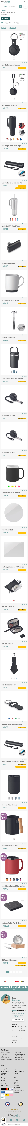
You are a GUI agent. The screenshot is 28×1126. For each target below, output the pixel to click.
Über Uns (16, 1082)
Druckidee (11, 1124)
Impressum (16, 1092)
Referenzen (16, 1083)
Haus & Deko (4, 1054)
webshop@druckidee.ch (17, 1015)
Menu (5, 6)
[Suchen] (20, 6)
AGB (15, 1088)
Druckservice (17, 1068)
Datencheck (4, 1074)
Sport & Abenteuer (5, 1057)
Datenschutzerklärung (19, 1090)
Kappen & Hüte (4, 1056)
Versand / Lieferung (19, 1071)
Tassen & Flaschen (5, 1052)
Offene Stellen (17, 1087)
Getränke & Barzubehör (6, 1059)
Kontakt (16, 1073)
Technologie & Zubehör (20, 1054)
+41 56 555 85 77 (20, 1013)
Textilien (3, 1061)
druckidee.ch (15, 1017)
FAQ (15, 1069)
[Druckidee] (5, 1)
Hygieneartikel (18, 1052)
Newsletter (16, 1085)
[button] (1, 981)
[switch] (3, 1124)
